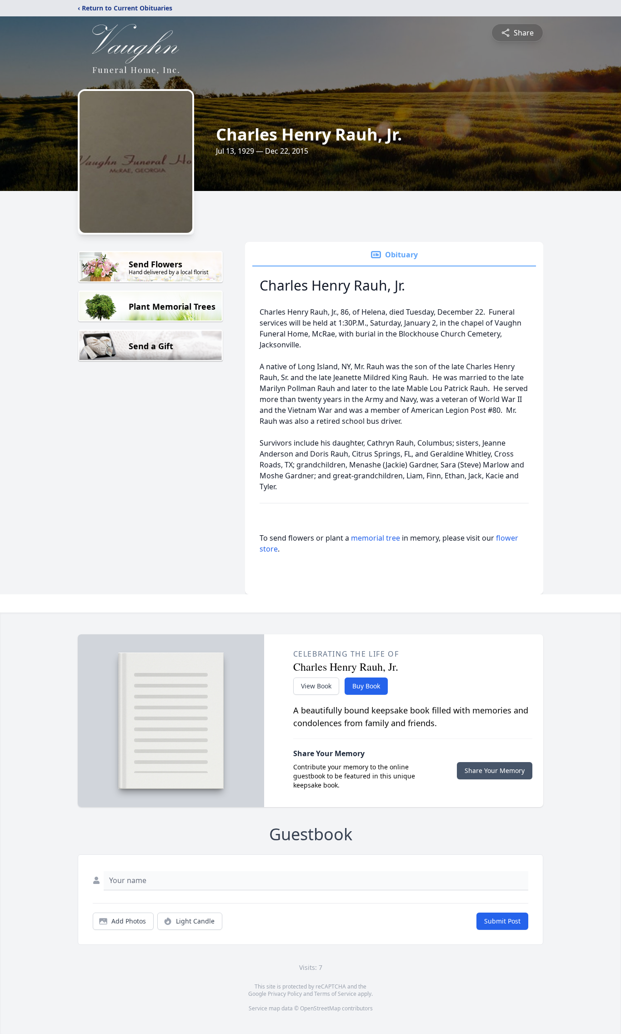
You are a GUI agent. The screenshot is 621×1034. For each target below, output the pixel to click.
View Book (316, 686)
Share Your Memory (495, 770)
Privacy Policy (285, 994)
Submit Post (502, 921)
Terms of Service (335, 994)
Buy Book (366, 686)
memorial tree (375, 538)
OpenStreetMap (320, 1008)
